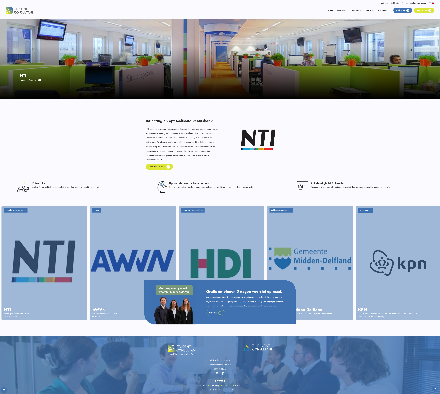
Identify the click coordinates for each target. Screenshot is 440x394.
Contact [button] (405, 3)
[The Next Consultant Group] (257, 348)
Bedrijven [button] (400, 10)
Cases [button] (31, 80)
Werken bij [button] (422, 10)
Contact (238, 385)
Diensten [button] (369, 10)
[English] (433, 3)
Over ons (227, 385)
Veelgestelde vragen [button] (418, 3)
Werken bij (215, 385)
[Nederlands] (430, 3)
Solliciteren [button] (385, 3)
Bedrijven (202, 385)
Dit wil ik (213, 313)
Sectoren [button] (355, 10)
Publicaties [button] (395, 3)
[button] (19, 10)
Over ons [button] (341, 10)
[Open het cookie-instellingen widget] (4, 390)
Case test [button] (382, 10)
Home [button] (330, 10)
